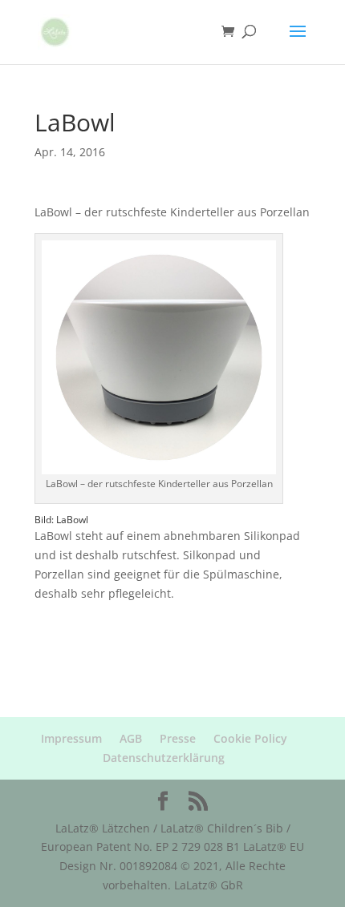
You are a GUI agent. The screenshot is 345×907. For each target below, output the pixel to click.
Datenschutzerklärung (164, 757)
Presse (178, 738)
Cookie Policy (250, 738)
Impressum (71, 738)
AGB (131, 738)
